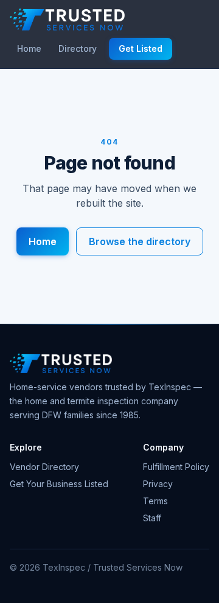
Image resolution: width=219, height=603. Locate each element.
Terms (155, 501)
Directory (77, 48)
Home (29, 48)
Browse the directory (139, 241)
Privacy (158, 484)
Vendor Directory (44, 467)
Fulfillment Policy (176, 467)
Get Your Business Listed (59, 484)
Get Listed (140, 48)
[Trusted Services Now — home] (67, 19)
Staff (152, 518)
